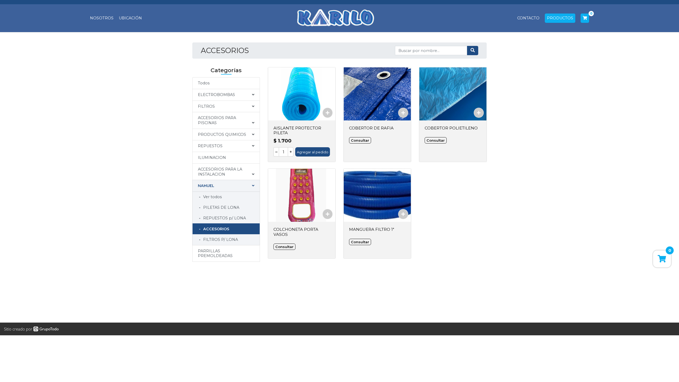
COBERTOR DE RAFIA (371, 128)
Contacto (528, 18)
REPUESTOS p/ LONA (224, 218)
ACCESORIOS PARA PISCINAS (217, 120)
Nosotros (102, 18)
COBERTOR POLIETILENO (451, 128)
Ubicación (130, 18)
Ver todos (212, 196)
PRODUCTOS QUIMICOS (222, 134)
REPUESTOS (210, 146)
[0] (585, 18)
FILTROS (206, 106)
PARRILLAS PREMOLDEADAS (215, 253)
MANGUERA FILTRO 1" (371, 229)
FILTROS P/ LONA (220, 239)
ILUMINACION (212, 157)
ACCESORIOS (215, 229)
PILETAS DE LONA (220, 207)
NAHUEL (206, 185)
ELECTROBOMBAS (216, 94)
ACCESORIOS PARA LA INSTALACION (220, 172)
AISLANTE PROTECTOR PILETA (297, 130)
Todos (204, 83)
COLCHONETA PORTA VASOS (295, 232)
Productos (560, 18)
